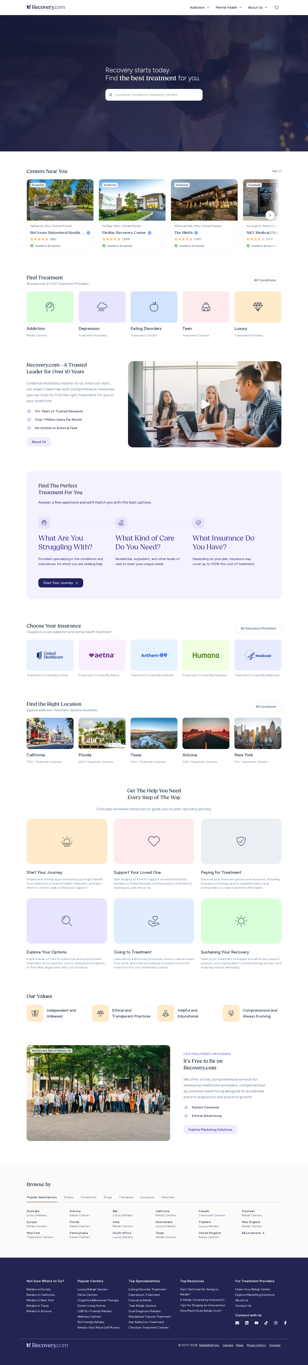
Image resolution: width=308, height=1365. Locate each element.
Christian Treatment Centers (149, 1327)
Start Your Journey (58, 583)
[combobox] (154, 95)
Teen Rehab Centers (142, 1306)
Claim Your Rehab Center (252, 1289)
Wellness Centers (89, 1316)
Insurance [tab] (147, 1197)
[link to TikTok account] (266, 1323)
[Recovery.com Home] (46, 7)
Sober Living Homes (92, 1306)
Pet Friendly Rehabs (91, 1322)
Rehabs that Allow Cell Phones (99, 1327)
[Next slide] (270, 215)
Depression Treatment (144, 1295)
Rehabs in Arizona (39, 1311)
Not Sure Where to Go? (45, 1281)
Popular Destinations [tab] (42, 1197)
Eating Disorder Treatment (147, 1289)
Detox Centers (88, 1295)
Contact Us (243, 1306)
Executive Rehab (140, 1300)
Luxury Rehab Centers (93, 1289)
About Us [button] (39, 442)
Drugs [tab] (108, 1197)
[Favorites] (276, 7)
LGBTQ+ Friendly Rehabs (95, 1311)
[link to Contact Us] (237, 1323)
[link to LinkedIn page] (247, 1323)
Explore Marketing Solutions (255, 1295)
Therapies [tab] (126, 1197)
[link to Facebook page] (285, 1323)
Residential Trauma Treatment (150, 1316)
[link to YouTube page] (256, 1323)
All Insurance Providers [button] (258, 628)
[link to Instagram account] (276, 1323)
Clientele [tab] (167, 1197)
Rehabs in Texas (38, 1306)
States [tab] (69, 1197)
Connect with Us (248, 1315)
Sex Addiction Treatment (146, 1322)
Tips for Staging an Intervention (202, 1305)
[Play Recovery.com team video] (204, 404)
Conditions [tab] (89, 1197)
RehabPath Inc (209, 1345)
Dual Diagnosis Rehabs (145, 1311)
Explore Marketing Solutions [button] (210, 1130)
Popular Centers (90, 1281)
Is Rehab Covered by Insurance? (202, 1300)
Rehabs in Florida (38, 1289)
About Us (241, 1300)
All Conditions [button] (265, 280)
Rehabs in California (40, 1295)
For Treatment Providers (254, 1281)
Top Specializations (144, 1281)
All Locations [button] (266, 707)
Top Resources (192, 1281)
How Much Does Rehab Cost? (201, 1311)
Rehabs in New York (40, 1300)
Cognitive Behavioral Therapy (98, 1300)
